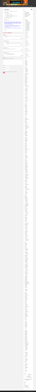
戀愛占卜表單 (26, 167)
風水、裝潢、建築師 (26, 342)
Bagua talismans (26, 35)
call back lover (26, 38)
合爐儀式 (26, 120)
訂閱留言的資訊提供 (26, 386)
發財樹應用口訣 (26, 259)
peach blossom (26, 53)
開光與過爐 (26, 322)
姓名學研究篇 (26, 137)
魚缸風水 (26, 365)
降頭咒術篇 (26, 334)
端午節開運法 (26, 278)
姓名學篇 (26, 138)
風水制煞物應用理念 (26, 344)
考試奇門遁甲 (26, 135)
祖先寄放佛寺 (26, 261)
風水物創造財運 (26, 352)
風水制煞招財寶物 (26, 343)
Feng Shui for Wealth (27, 42)
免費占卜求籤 (26, 82)
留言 (3, 59)
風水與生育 (26, 358)
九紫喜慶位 (26, 170)
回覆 (21, 55)
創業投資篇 (26, 110)
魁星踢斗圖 (26, 193)
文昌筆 (25, 191)
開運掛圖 (26, 332)
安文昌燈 (26, 190)
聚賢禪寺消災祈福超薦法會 (27, 283)
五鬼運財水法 (26, 74)
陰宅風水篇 (26, 335)
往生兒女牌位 (26, 162)
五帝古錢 (26, 327)
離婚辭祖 (26, 339)
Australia (26, 46)
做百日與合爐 (26, 79)
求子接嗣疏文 (26, 227)
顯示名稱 (4, 65)
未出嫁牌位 (26, 215)
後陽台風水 (26, 164)
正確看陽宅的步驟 (26, 175)
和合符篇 (26, 121)
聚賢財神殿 (26, 285)
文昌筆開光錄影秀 (26, 203)
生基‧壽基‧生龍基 (26, 258)
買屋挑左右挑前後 (26, 177)
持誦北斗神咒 (26, 187)
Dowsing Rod (26, 40)
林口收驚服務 (26, 218)
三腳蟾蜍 (26, 57)
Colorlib (28, 391)
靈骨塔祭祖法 (26, 341)
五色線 (25, 328)
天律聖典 (26, 130)
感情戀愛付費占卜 (26, 166)
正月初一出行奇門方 (26, 223)
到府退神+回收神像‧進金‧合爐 (27, 15)
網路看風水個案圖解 (26, 282)
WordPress (32, 391)
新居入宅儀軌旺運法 (26, 204)
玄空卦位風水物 (26, 252)
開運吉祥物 (26, 326)
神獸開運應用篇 (26, 276)
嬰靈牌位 (26, 141)
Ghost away (26, 49)
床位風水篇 (26, 161)
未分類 (25, 216)
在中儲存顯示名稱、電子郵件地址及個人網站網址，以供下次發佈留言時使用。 (10, 71)
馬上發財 (26, 361)
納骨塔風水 (26, 280)
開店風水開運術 (26, 324)
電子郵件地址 (4, 67)
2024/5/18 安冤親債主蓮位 (26, 12)
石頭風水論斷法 (26, 260)
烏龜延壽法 (26, 251)
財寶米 (25, 308)
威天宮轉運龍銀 (26, 139)
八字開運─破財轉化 (26, 90)
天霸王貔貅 (26, 131)
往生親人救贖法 (26, 163)
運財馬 (25, 362)
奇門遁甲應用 (26, 134)
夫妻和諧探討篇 (26, 132)
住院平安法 (26, 75)
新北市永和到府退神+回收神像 (26, 13)
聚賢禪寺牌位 (26, 284)
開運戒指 (26, 91)
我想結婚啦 (26, 168)
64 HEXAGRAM (26, 31)
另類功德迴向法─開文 (27, 119)
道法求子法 (26, 228)
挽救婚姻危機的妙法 (29, 374)
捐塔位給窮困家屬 (26, 184)
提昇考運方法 (26, 188)
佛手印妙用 (26, 123)
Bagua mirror (26, 34)
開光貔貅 (26, 323)
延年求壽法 (26, 102)
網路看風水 (26, 176)
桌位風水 (26, 220)
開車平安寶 (26, 325)
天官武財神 (26, 287)
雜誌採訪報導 (26, 338)
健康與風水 (26, 80)
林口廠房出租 (26, 217)
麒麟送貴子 (26, 229)
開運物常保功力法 (26, 333)
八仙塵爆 (26, 83)
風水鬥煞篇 (26, 360)
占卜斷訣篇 (26, 112)
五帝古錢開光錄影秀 (26, 73)
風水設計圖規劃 (26, 359)
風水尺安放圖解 (26, 345)
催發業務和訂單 (26, 81)
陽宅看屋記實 (26, 337)
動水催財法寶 (26, 353)
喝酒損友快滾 (26, 122)
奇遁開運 (26, 133)
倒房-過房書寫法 (26, 77)
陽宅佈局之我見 (26, 178)
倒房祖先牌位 (26, 78)
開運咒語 (26, 330)
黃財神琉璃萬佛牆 (26, 367)
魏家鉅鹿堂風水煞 (26, 364)
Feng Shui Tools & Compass (27, 44)
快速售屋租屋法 (26, 165)
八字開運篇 (26, 96)
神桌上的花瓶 (26, 273)
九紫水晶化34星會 (26, 253)
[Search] (31, 9)
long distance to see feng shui (27, 50)
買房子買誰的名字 (26, 309)
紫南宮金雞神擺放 (26, 281)
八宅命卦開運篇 (26, 97)
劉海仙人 (26, 58)
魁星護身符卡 (26, 192)
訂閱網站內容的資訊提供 (26, 385)
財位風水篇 (26, 307)
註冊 (24, 383)
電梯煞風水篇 (26, 340)
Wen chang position (26, 55)
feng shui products (26, 43)
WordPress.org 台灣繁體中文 (26, 387)
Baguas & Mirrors (26, 36)
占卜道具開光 (26, 113)
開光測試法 (26, 321)
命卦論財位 (26, 98)
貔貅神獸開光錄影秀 (26, 306)
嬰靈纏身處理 (26, 140)
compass (26, 39)
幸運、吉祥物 (26, 160)
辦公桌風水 (26, 221)
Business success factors (27, 37)
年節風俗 (26, 159)
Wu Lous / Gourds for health (27, 56)
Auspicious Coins (26, 33)
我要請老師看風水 (26, 174)
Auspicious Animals (26, 32)
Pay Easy (26, 52)
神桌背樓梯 (26, 274)
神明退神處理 (26, 271)
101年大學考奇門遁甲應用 (27, 189)
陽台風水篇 (26, 336)
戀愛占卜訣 (26, 114)
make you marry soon (27, 51)
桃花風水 (26, 219)
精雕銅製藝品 (26, 279)
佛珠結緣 (26, 76)
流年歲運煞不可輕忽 (26, 16)
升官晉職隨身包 (26, 111)
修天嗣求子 (26, 226)
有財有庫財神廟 (26, 214)
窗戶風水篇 (26, 277)
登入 (24, 384)
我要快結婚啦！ (26, 169)
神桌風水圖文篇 (26, 272)
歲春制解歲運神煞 (26, 224)
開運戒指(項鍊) (26, 331)
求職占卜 (26, 115)
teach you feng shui (26, 54)
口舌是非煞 (26, 118)
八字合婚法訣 (26, 89)
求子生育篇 (26, 225)
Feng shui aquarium (26, 41)
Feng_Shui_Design (26, 45)
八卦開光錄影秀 (26, 88)
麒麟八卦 (26, 366)
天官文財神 (26, 286)
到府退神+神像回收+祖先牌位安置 (27, 14)
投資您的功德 (26, 183)
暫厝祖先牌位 (26, 262)
